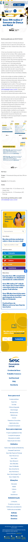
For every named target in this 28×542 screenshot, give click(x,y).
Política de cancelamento (14, 507)
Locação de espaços (14, 426)
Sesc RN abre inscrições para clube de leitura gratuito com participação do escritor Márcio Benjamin (14, 296)
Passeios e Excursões (14, 420)
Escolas (14, 404)
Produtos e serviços (14, 504)
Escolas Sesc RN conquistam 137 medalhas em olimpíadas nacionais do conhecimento (14, 278)
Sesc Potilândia (14, 466)
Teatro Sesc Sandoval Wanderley (14, 448)
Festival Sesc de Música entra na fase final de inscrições (14, 305)
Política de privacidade (14, 509)
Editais (14, 513)
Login (19, 4)
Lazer (14, 492)
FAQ (14, 381)
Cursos (14, 418)
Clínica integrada (14, 407)
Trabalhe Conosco (14, 374)
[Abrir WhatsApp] (24, 538)
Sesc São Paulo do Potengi (14, 453)
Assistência (14, 494)
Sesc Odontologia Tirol (14, 474)
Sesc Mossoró (14, 461)
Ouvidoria (14, 385)
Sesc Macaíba (14, 463)
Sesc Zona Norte (14, 469)
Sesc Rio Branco (14, 471)
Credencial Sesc (14, 370)
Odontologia (14, 410)
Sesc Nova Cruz (14, 455)
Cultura (14, 489)
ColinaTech (19, 533)
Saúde (14, 486)
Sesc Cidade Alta (14, 477)
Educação (14, 484)
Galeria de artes (14, 423)
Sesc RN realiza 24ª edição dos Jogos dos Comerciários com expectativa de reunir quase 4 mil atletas (13, 286)
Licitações (14, 501)
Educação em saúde (14, 438)
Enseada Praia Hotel (14, 450)
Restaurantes (14, 412)
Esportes (14, 402)
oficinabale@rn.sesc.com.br (9, 89)
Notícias (14, 516)
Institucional (14, 378)
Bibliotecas (14, 415)
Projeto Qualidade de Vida (14, 433)
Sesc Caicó (14, 458)
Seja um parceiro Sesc (14, 441)
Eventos (14, 519)
